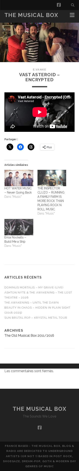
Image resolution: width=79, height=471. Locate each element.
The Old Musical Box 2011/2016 (29, 336)
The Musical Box (31, 15)
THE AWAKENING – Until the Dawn (31, 302)
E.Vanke (39, 69)
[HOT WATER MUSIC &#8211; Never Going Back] (18, 178)
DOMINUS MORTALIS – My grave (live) (33, 287)
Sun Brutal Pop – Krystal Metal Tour (35, 317)
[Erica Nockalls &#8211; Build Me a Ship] (18, 227)
